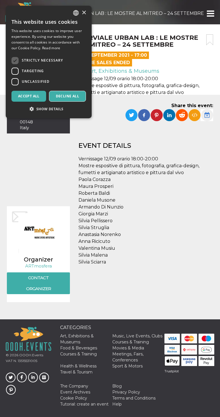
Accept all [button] (29, 96)
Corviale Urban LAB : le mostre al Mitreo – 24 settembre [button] (128, 13)
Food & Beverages (78, 348)
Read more (51, 48)
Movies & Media (128, 348)
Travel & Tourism (76, 372)
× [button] (84, 13)
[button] (210, 13)
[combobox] (76, 13)
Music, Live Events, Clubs (137, 336)
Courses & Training (130, 342)
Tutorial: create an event (84, 404)
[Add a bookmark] (209, 39)
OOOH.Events (30, 355)
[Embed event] (194, 115)
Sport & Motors (127, 366)
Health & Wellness (78, 366)
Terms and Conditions (134, 398)
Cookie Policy (73, 398)
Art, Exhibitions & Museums (123, 71)
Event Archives (75, 392)
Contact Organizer (38, 283)
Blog (117, 386)
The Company (74, 386)
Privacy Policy (126, 392)
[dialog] (49, 62)
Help (117, 404)
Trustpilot (171, 371)
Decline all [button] (67, 96)
